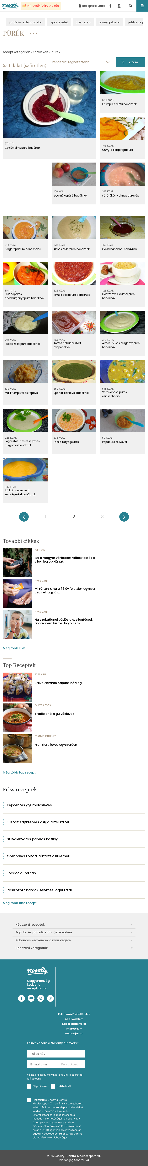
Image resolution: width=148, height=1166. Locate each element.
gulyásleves (43, 705)
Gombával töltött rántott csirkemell (38, 856)
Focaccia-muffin (21, 873)
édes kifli (40, 674)
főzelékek (40, 52)
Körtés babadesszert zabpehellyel (67, 345)
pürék (55, 52)
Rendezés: (59, 62)
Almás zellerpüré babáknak (72, 249)
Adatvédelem (74, 1019)
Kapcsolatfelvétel (74, 1024)
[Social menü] (110, 6)
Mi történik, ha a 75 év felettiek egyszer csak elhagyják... (65, 590)
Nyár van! (41, 581)
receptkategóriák (16, 52)
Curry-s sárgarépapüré (117, 150)
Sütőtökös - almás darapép (120, 195)
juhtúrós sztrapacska (25, 22)
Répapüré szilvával (114, 442)
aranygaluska (109, 22)
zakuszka (83, 22)
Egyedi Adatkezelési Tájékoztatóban (56, 1133)
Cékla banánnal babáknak (119, 249)
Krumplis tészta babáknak (119, 104)
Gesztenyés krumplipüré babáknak (118, 296)
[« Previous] (24, 518)
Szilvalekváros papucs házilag (58, 683)
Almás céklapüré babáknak (72, 295)
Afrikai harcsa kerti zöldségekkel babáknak (20, 492)
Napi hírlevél (40, 1086)
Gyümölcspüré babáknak (70, 195)
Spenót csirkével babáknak (71, 393)
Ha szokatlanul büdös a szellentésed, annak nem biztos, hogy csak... (64, 621)
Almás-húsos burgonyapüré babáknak (121, 345)
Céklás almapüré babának (22, 148)
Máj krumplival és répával (22, 393)
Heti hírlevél (64, 1086)
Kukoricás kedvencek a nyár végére (43, 940)
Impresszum (74, 1028)
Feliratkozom (71, 1064)
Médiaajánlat (74, 1033)
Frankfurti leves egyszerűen (56, 745)
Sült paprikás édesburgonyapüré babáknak (24, 296)
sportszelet (59, 22)
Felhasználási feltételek (74, 1014)
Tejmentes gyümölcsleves (29, 805)
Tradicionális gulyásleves (54, 714)
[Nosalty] (10, 6)
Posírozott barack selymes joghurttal (39, 890)
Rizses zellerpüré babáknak (22, 344)
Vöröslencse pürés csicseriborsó (114, 394)
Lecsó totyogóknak (66, 442)
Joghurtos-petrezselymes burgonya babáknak (22, 443)
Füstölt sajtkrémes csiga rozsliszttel (38, 822)
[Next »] (124, 518)
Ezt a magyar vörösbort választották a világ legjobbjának (65, 559)
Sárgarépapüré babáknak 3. (23, 249)
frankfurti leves (45, 736)
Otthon (40, 550)
